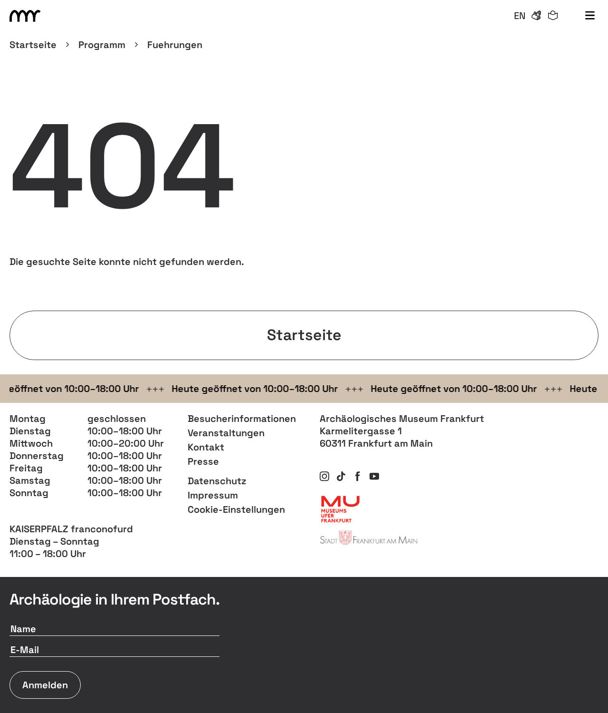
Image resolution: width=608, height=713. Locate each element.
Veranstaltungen (226, 433)
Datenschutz (217, 481)
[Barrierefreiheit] (536, 15)
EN (519, 16)
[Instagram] (324, 476)
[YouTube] (374, 476)
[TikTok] (341, 476)
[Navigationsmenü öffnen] (589, 15)
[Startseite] (27, 16)
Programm (101, 45)
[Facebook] (357, 476)
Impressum (213, 495)
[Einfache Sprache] (553, 15)
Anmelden (45, 685)
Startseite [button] (304, 334)
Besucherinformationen (242, 418)
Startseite (33, 45)
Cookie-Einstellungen (236, 509)
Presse (203, 461)
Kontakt (206, 447)
